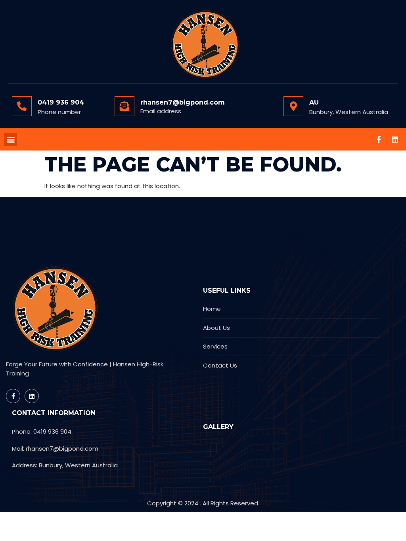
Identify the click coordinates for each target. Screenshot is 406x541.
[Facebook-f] (379, 139)
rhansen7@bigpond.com (182, 102)
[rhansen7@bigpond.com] (124, 106)
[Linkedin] (395, 139)
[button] (10, 139)
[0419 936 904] (22, 106)
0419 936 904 (61, 102)
